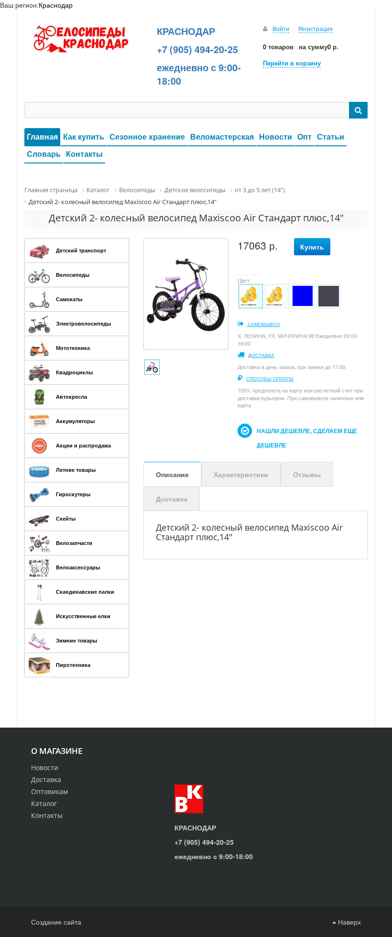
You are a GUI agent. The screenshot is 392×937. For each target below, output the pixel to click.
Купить (312, 246)
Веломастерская (222, 136)
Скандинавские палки (85, 591)
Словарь (44, 153)
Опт (304, 136)
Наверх (348, 921)
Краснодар (56, 5)
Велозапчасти (74, 542)
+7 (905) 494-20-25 (197, 49)
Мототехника (73, 347)
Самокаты (69, 299)
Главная (42, 136)
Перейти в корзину (292, 62)
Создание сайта (56, 921)
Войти (280, 28)
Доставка (261, 355)
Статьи (330, 136)
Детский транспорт (81, 250)
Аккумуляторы (75, 421)
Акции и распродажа (83, 445)
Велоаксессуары (78, 567)
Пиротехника (73, 664)
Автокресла (71, 396)
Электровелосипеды (83, 323)
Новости (275, 136)
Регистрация (315, 28)
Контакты (84, 153)
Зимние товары (76, 640)
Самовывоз (263, 324)
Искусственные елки (83, 616)
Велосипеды (72, 274)
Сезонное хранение (147, 136)
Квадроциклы (74, 372)
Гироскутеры (73, 494)
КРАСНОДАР (186, 31)
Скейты (66, 518)
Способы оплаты (270, 378)
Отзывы (307, 474)
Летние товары (76, 469)
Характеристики (241, 474)
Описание (172, 474)
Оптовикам (49, 791)
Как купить (83, 136)
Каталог (44, 803)
